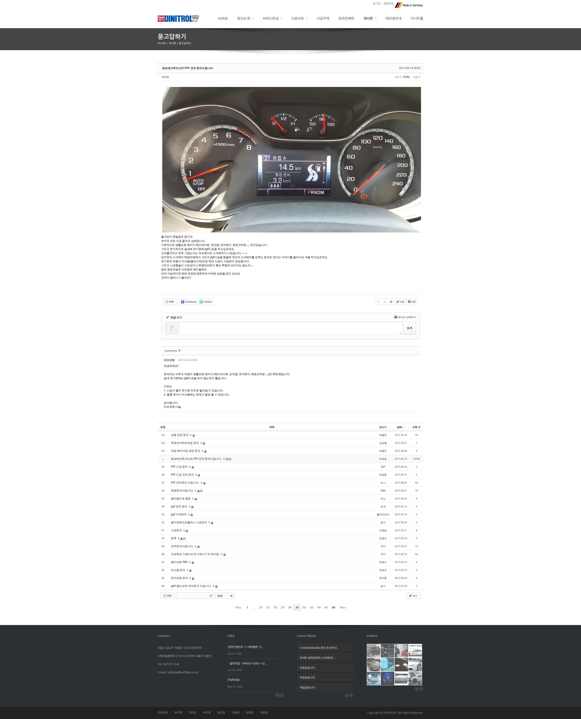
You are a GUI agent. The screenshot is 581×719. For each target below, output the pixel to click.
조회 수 (416, 427)
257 (268, 607)
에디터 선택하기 (405, 317)
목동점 (264, 712)
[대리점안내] (393, 18)
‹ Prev (237, 607)
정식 (383, 522)
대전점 (192, 712)
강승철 (383, 443)
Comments (173, 350)
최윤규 (383, 570)
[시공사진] (299, 18)
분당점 (221, 712)
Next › (343, 607)
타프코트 (169, 360)
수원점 (235, 712)
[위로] (378, 302)
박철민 (383, 435)
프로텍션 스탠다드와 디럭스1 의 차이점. (195, 554)
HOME (162, 43)
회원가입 (389, 3)
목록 (171, 301)
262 (304, 607)
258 (275, 607)
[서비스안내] (272, 18)
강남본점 (163, 712)
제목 (271, 427)
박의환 (383, 578)
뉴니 (383, 482)
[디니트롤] (417, 18)
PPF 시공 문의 (179, 467)
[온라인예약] (346, 18)
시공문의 (176, 530)
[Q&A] (231, 635)
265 (326, 607)
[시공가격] (323, 18)
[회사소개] (245, 18)
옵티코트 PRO (179, 562)
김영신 (383, 538)
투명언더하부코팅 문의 (185, 443)
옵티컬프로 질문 (181, 498)
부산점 (207, 712)
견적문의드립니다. (182, 546)
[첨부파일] (391, 302)
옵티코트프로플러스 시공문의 (189, 522)
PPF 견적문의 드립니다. (185, 482)
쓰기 (414, 595)
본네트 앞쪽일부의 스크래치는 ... (318, 658)
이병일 (383, 530)
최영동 (383, 474)
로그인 (376, 3)
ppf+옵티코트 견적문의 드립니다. (191, 586)
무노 (383, 498)
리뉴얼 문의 (178, 570)
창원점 (250, 712)
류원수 (383, 562)
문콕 (174, 538)
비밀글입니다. (307, 668)
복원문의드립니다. (182, 490)
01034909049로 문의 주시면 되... (319, 648)
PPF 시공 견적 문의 (182, 475)
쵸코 (383, 506)
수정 (401, 301)
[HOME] (223, 18)
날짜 (399, 427)
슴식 (383, 586)
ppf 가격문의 (179, 514)
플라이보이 (383, 514)
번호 (162, 427)
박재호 (165, 77)
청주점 (178, 712)
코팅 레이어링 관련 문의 (186, 451)
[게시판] (370, 18)
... (253, 607)
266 (333, 607)
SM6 (383, 490)
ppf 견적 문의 (179, 506)
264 (318, 607)
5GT (383, 466)
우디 (383, 546)
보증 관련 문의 (180, 435)
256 (260, 607)
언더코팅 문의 (180, 578)
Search (211, 596)
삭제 (413, 301)
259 (282, 607)
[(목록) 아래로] (385, 302)
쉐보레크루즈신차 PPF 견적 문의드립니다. (188, 68)
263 (311, 607)
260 (289, 607)
